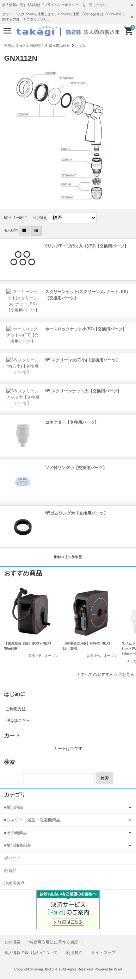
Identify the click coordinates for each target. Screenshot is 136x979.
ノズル (81, 45)
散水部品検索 (59, 45)
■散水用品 (13, 807)
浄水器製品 (14, 883)
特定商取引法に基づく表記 (53, 942)
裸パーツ (12, 858)
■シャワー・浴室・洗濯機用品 (32, 820)
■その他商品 (15, 832)
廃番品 (10, 870)
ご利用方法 (15, 709)
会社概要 (12, 942)
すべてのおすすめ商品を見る (107, 674)
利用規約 (74, 952)
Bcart (118, 969)
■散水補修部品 (31, 45)
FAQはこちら (17, 720)
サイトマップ (103, 952)
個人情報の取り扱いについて (31, 952)
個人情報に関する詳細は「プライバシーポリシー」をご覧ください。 (56, 5)
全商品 (9, 45)
